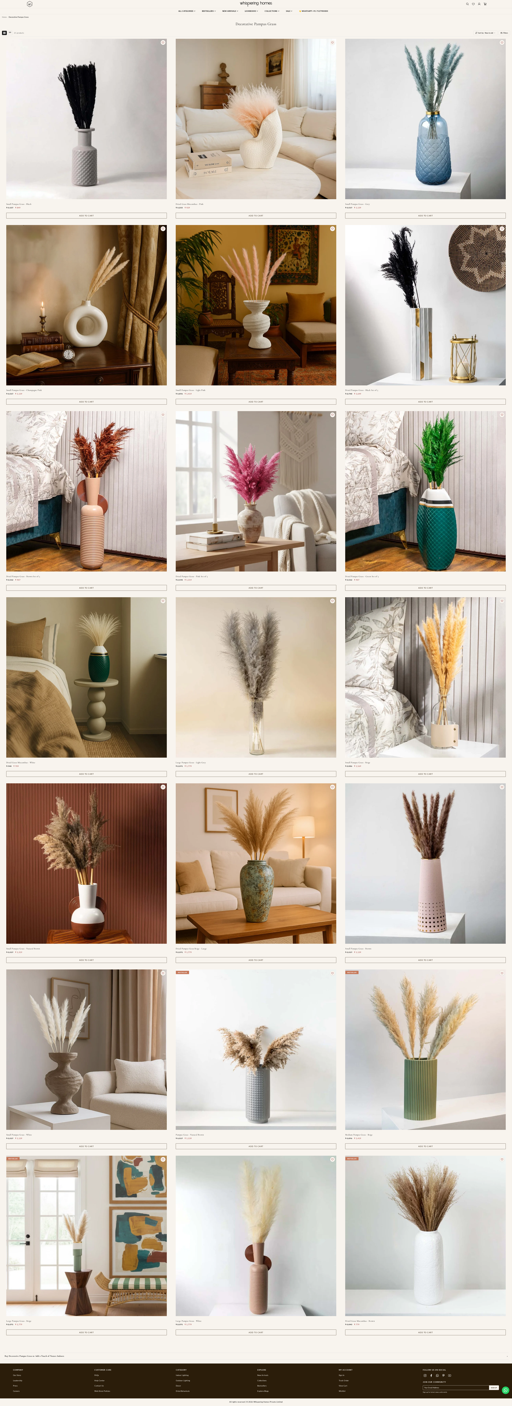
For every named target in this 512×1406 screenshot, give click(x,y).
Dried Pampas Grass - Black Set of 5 (361, 390)
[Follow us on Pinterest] (443, 1375)
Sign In (341, 1375)
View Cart (343, 1386)
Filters (505, 33)
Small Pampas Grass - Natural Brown (23, 948)
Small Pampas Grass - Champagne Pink (24, 390)
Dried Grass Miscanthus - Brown (360, 1321)
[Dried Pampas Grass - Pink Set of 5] (256, 491)
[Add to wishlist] (163, 42)
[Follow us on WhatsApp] (437, 1375)
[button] (505, 1390)
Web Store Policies (102, 1391)
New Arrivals (262, 1375)
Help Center (99, 1381)
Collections (262, 1381)
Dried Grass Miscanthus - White (20, 762)
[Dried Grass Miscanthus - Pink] (256, 119)
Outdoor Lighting (183, 1381)
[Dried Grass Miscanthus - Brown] (425, 1236)
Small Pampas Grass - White (19, 1134)
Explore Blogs (263, 1391)
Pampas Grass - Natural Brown (190, 1134)
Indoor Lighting (182, 1375)
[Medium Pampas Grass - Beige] (425, 1049)
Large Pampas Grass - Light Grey (191, 762)
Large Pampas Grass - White (189, 1321)
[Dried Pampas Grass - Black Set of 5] (425, 305)
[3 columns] (4, 33)
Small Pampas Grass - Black (18, 204)
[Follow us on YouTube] (449, 1375)
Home (4, 17)
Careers (16, 1391)
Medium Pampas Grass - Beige (359, 1134)
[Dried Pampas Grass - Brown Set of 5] (86, 491)
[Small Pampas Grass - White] (86, 1049)
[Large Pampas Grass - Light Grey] (256, 677)
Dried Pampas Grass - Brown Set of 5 (23, 576)
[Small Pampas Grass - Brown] (425, 863)
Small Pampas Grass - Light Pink (190, 390)
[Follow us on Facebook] (431, 1375)
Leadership (17, 1381)
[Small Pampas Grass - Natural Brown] (86, 863)
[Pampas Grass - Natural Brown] (256, 1049)
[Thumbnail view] (10, 33)
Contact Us (99, 1386)
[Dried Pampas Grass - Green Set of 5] (425, 491)
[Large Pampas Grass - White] (256, 1236)
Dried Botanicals (183, 1391)
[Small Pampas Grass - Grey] (425, 119)
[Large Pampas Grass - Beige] (86, 1236)
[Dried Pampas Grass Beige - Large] (256, 863)
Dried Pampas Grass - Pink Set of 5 (192, 576)
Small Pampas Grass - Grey (357, 204)
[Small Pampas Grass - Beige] (425, 677)
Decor (178, 1386)
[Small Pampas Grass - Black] (86, 119)
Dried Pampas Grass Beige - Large (191, 948)
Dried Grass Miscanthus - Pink (189, 204)
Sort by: (485, 33)
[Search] (467, 4)
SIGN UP (494, 1388)
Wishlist (342, 1391)
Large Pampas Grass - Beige (18, 1321)
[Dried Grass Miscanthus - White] (86, 677)
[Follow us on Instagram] (425, 1375)
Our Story (17, 1375)
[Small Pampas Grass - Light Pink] (256, 305)
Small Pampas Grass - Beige (357, 762)
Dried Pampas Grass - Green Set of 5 (362, 576)
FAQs (96, 1375)
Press (15, 1386)
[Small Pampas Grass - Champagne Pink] (86, 305)
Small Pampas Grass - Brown (358, 948)
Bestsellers (262, 1386)
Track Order (344, 1381)
